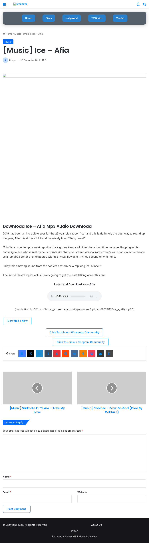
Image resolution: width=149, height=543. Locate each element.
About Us (96, 524)
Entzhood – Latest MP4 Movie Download (74, 536)
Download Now (17, 321)
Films (49, 18)
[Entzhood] (20, 4)
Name (7, 476)
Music (17, 33)
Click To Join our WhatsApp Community (74, 332)
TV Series (96, 18)
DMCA (74, 530)
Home (28, 18)
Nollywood (72, 18)
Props (12, 60)
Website (82, 492)
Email (7, 492)
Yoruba (120, 18)
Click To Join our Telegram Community (81, 342)
